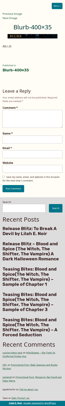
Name (8, 133)
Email (7, 148)
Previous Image (12, 14)
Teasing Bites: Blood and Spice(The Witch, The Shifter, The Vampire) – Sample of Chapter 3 (30, 302)
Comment (10, 108)
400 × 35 (7, 46)
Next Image (10, 18)
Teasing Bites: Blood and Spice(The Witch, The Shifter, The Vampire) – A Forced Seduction (30, 327)
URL (5, 365)
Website (8, 163)
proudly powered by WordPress (40, 403)
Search (7, 202)
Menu (58, 6)
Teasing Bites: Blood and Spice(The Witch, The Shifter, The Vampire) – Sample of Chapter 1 (30, 277)
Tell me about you (28, 389)
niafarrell (7, 377)
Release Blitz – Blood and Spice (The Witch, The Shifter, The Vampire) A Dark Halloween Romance (31, 251)
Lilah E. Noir (15, 403)
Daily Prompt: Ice (21, 398)
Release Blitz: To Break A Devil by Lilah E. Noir (29, 231)
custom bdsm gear (12, 353)
